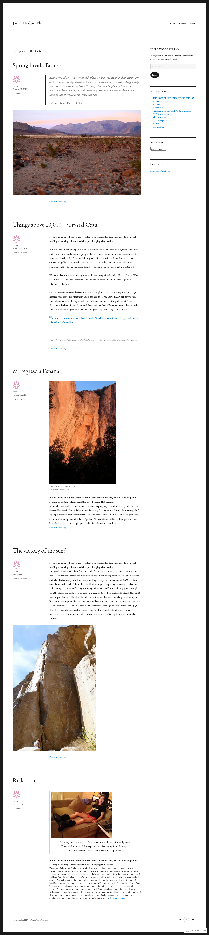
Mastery (156, 123)
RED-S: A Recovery (161, 114)
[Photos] (186, 919)
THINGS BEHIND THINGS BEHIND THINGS (173, 98)
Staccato (156, 104)
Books (193, 23)
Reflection (25, 780)
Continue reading (57, 201)
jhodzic (15, 86)
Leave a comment (20, 252)
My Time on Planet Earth (163, 101)
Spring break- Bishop (37, 65)
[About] (179, 919)
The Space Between (161, 117)
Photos (182, 23)
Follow (154, 75)
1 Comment (17, 93)
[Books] (192, 919)
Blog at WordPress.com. (39, 920)
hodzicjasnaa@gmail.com (160, 171)
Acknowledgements (161, 120)
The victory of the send (40, 550)
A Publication (158, 107)
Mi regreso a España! (37, 371)
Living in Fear (158, 127)
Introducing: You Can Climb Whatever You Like (172, 111)
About (172, 23)
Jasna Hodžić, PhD (28, 23)
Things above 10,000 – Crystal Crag (55, 224)
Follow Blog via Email (166, 49)
